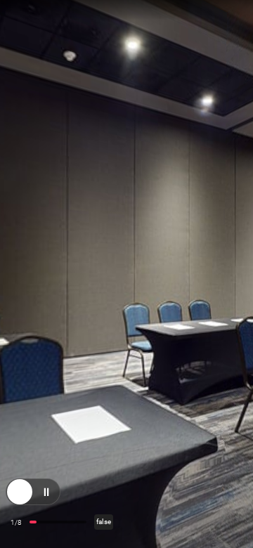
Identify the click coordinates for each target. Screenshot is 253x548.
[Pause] (46, 498)
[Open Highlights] (19, 498)
